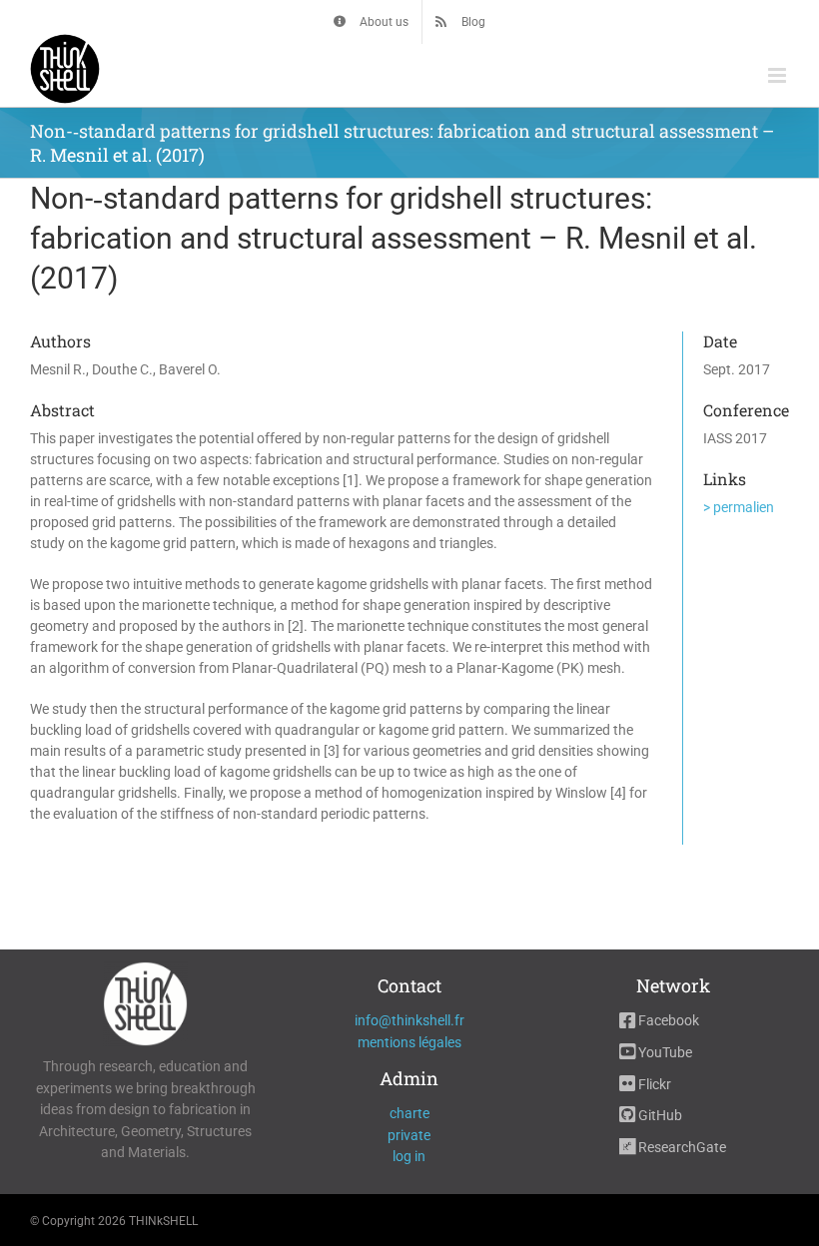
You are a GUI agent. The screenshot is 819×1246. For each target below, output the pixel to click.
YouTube (663, 1052)
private (409, 1135)
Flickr (653, 1084)
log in (409, 1156)
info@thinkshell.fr (409, 1020)
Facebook (667, 1020)
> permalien (738, 507)
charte (409, 1113)
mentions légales (409, 1042)
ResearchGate (680, 1147)
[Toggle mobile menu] (778, 75)
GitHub (658, 1115)
